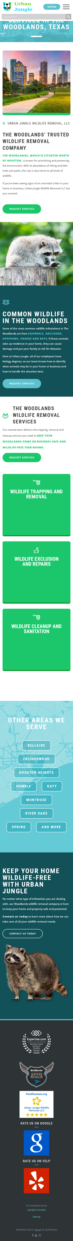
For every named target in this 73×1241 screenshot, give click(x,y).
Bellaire (36, 745)
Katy (52, 786)
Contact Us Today (22, 933)
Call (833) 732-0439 (36, 1209)
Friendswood (36, 759)
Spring (19, 827)
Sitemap (36, 1216)
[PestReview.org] (36, 1104)
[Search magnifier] (68, 17)
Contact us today (15, 916)
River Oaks (36, 813)
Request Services (21, 208)
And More (51, 827)
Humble (23, 786)
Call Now (52, 6)
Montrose (36, 800)
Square (38, 1229)
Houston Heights (36, 773)
